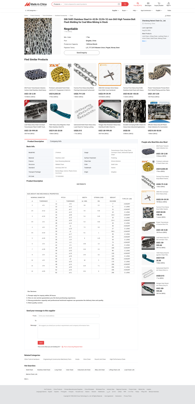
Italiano (87, 391)
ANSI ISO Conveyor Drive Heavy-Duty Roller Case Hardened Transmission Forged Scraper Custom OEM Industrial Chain (162, 193)
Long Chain (58, 370)
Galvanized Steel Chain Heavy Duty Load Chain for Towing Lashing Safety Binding (162, 269)
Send (40, 343)
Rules (169, 10)
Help (134, 10)
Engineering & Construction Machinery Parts (57, 359)
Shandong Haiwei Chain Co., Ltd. (154, 21)
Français (71, 391)
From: (34, 316)
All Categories (31, 10)
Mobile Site (142, 389)
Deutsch (94, 391)
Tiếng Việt (144, 391)
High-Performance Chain (117, 359)
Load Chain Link (129, 370)
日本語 (120, 391)
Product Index (132, 389)
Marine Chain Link (31, 374)
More (143, 41)
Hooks (77, 359)
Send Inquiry (82, 53)
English (50, 391)
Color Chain (69, 370)
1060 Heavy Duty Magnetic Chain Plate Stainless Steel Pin (162, 254)
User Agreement (109, 396)
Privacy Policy (128, 396)
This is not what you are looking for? (49, 347)
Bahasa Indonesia (154, 391)
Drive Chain (87, 359)
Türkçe (137, 391)
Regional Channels (121, 389)
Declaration (118, 396)
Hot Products (47, 389)
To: (36, 320)
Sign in (168, 5)
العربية (108, 391)
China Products (58, 389)
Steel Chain (29, 370)
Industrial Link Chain (84, 370)
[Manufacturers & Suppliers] (35, 4)
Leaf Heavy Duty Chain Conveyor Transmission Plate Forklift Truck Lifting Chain (162, 239)
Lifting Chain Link (114, 370)
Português (64, 391)
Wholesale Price (100, 389)
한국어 (114, 391)
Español (56, 391)
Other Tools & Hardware (31, 359)
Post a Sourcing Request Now (72, 347)
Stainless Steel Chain (43, 370)
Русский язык (79, 391)
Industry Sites (110, 389)
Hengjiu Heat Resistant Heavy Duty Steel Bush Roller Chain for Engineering (162, 284)
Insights (149, 389)
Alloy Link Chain (100, 370)
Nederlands (101, 391)
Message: (33, 325)
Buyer (124, 10)
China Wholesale (89, 389)
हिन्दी (125, 391)
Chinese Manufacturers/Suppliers (73, 389)
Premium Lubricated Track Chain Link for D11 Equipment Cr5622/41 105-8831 (162, 162)
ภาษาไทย (130, 391)
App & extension (146, 10)
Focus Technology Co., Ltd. (84, 396)
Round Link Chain (100, 359)
